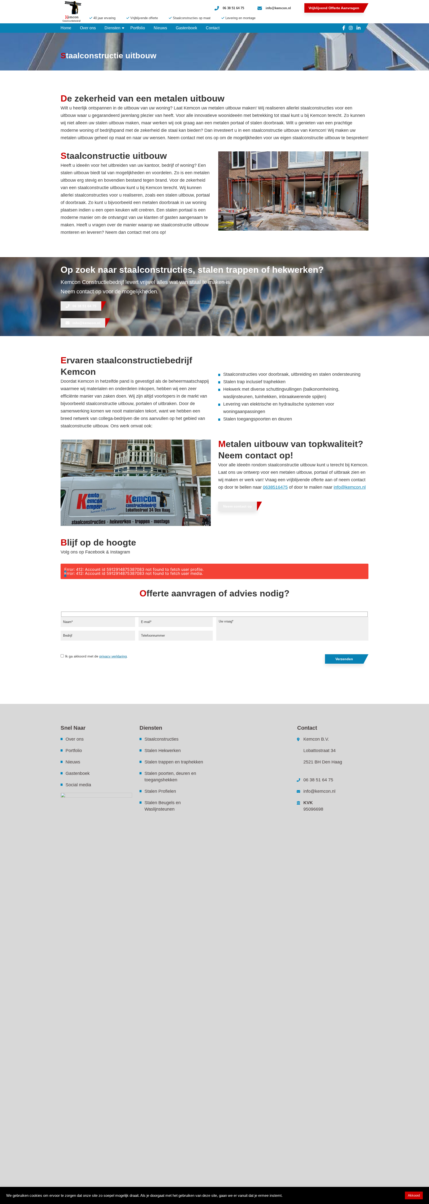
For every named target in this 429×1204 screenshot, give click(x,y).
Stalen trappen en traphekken (173, 761)
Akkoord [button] (414, 1195)
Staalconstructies (161, 739)
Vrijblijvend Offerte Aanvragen (334, 8)
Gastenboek (78, 773)
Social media (78, 784)
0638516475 (275, 487)
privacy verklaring (113, 656)
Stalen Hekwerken (162, 750)
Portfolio (74, 750)
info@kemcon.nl (278, 8)
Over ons (75, 739)
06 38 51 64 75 (233, 8)
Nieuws (73, 761)
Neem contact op (237, 506)
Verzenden (344, 659)
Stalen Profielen (160, 791)
